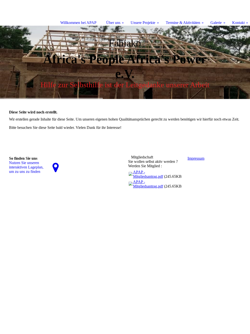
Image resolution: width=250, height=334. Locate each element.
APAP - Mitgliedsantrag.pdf (148, 174)
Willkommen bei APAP (78, 23)
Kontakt (238, 23)
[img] (125, 62)
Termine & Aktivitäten (183, 23)
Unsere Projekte (143, 23)
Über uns (113, 23)
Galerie (216, 23)
